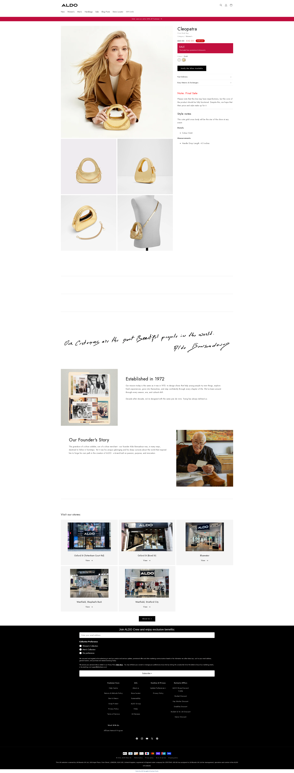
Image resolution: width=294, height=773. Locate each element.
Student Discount (180, 696)
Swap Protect (113, 704)
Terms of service (161, 758)
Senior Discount (180, 717)
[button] (220, 5)
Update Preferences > (158, 688)
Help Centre (113, 688)
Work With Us (113, 725)
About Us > (147, 619)
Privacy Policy (113, 709)
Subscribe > (147, 673)
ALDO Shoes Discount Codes (180, 689)
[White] (179, 61)
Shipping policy (173, 758)
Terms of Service (113, 714)
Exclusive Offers (180, 683)
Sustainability (135, 698)
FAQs (136, 709)
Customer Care (113, 683)
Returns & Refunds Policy (113, 693)
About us (136, 688)
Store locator (136, 693)
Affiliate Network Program (113, 730)
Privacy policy (149, 758)
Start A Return (113, 698)
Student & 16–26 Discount (180, 712)
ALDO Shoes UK (126, 758)
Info (135, 683)
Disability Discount (180, 706)
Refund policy (138, 758)
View (88, 560)
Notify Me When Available (192, 68)
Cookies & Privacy (158, 683)
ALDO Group (136, 704)
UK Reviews (136, 714)
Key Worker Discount (180, 701)
